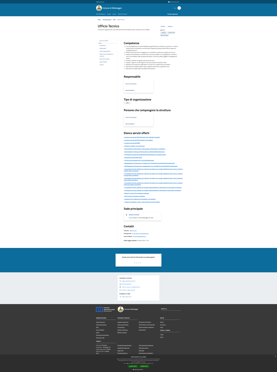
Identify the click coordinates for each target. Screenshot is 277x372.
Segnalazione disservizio (123, 348)
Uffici (114, 19)
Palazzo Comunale (134, 215)
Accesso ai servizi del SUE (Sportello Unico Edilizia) (139, 140)
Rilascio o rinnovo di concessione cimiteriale (137, 193)
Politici (97, 332)
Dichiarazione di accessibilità (146, 353)
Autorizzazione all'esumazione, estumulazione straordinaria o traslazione (145, 149)
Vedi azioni (170, 26)
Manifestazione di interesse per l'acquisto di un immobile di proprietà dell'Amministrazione (150, 163)
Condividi (163, 26)
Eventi (161, 337)
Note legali (141, 350)
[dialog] (138, 363)
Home (99, 19)
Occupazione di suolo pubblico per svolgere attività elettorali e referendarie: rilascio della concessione (153, 190)
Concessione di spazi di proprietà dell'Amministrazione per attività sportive (145, 155)
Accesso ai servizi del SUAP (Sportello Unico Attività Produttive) (142, 137)
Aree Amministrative (101, 325)
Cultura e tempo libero (122, 325)
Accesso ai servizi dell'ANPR (132, 143)
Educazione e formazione (145, 322)
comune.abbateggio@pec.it (139, 236)
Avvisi (161, 327)
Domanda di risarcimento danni (133, 158)
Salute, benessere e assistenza (146, 327)
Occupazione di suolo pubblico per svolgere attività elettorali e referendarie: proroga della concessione (153, 188)
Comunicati (163, 325)
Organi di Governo (100, 322)
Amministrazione (107, 19)
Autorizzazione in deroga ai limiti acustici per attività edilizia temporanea (144, 152)
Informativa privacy (143, 348)
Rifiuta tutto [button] (144, 366)
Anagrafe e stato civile (122, 322)
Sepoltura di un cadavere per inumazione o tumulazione (140, 199)
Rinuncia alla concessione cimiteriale (135, 196)
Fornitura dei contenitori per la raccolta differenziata (139, 160)
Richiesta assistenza (122, 353)
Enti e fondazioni (100, 330)
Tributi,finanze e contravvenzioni (147, 325)
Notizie (162, 322)
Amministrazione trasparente (146, 345)
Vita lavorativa (121, 327)
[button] (138, 369)
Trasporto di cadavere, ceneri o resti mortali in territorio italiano (142, 202)
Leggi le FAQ (120, 350)
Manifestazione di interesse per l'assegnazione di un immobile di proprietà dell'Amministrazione (151, 166)
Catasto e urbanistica (122, 330)
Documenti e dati (100, 338)
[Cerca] (179, 8)
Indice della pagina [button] (104, 40)
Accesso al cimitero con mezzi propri (135, 146)
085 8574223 (133, 230)
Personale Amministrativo (102, 335)
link (152, 363)
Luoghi (161, 334)
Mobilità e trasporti (122, 332)
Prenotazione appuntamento (124, 345)
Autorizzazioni (142, 330)
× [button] (275, 356)
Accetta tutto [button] (133, 366)
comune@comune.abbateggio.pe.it (140, 233)
